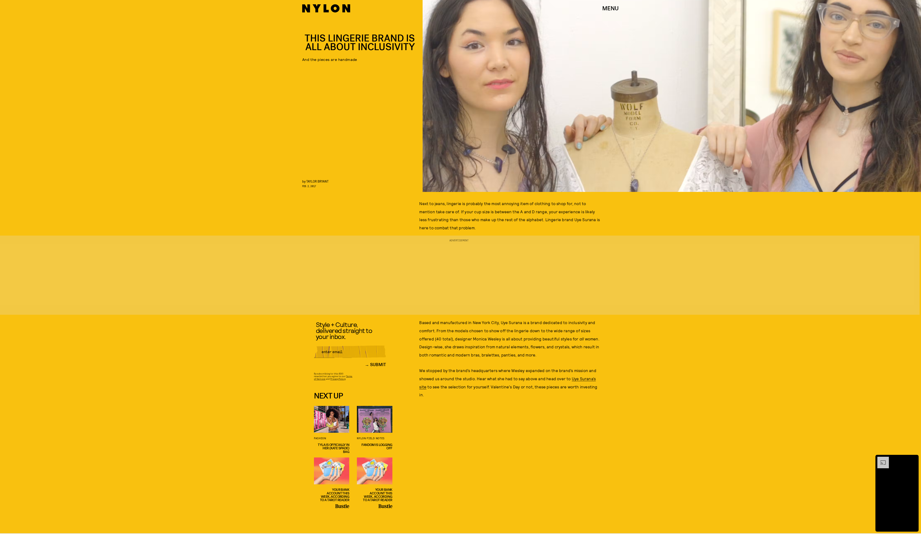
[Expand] (881, 459)
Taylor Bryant (317, 181)
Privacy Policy (337, 378)
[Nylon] (326, 8)
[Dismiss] (913, 459)
